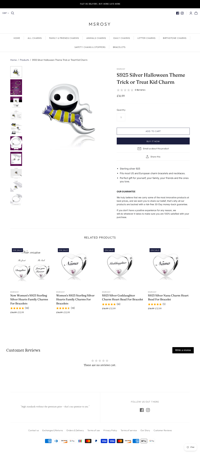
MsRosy (100, 24)
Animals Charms (96, 38)
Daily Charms (121, 38)
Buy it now (153, 141)
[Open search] (12, 13)
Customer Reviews (163, 430)
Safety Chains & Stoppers (90, 47)
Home (13, 59)
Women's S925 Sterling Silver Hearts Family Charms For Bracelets (75, 299)
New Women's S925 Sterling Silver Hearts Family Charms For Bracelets (29, 299)
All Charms (35, 38)
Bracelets (119, 47)
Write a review (183, 350)
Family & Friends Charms (64, 38)
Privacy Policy (110, 430)
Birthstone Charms (174, 38)
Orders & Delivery (75, 430)
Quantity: (121, 109)
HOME (17, 38)
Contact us (33, 430)
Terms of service (129, 430)
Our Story (145, 430)
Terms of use (93, 430)
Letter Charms (147, 38)
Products (24, 59)
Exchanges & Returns (52, 430)
